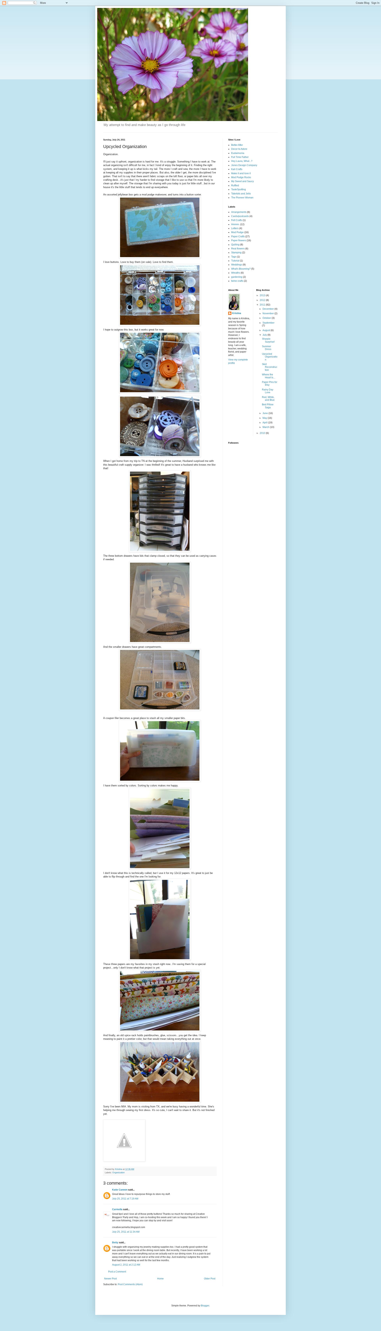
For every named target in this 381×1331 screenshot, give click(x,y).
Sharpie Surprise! (268, 340)
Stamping (236, 252)
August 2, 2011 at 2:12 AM (126, 1264)
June (265, 413)
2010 (263, 433)
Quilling (235, 244)
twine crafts (237, 281)
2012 (263, 300)
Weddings (236, 264)
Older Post (209, 1278)
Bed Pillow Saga (267, 406)
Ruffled (235, 185)
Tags (233, 256)
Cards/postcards (240, 216)
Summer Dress (266, 348)
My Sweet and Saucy (242, 181)
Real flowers (238, 248)
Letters (235, 228)
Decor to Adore (239, 149)
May (265, 418)
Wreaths (235, 272)
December (268, 309)
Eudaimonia (237, 153)
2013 (263, 295)
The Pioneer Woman (242, 197)
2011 (263, 304)
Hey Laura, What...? (241, 161)
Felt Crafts (236, 220)
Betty (115, 1242)
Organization (118, 1172)
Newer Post (110, 1278)
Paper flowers (238, 240)
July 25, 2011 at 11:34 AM (126, 1231)
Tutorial (235, 260)
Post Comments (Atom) (130, 1284)
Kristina (236, 313)
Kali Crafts (236, 169)
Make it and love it (241, 173)
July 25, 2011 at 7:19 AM (125, 1198)
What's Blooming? (241, 268)
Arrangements (238, 212)
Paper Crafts (238, 236)
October (267, 318)
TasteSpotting (238, 189)
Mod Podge (237, 232)
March (266, 427)
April (265, 422)
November (268, 313)
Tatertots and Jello (241, 193)
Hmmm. (235, 224)
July (265, 334)
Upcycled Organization (269, 357)
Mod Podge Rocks (241, 177)
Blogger (205, 1305)
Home (160, 1278)
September (268, 322)
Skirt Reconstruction (269, 367)
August (267, 330)
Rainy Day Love (267, 391)
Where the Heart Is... (268, 376)
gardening (236, 277)
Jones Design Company (244, 165)
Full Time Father (240, 157)
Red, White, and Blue (268, 398)
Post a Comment (117, 1271)
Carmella (117, 1209)
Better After (237, 145)
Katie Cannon (119, 1189)
